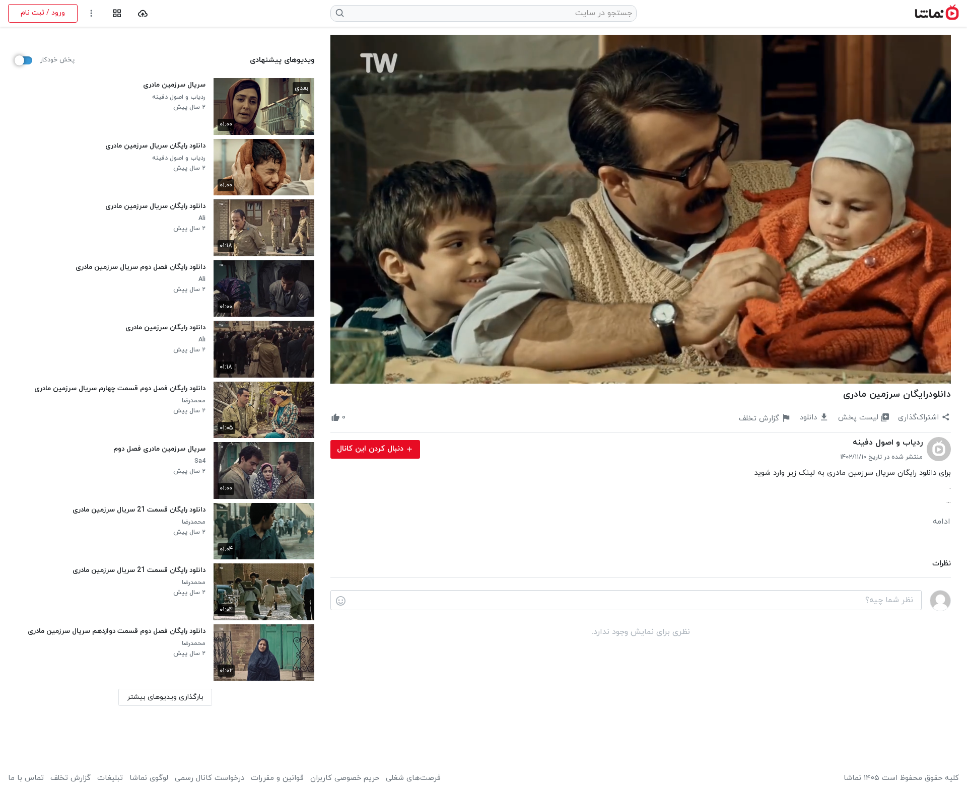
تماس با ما (26, 778)
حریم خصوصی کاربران (344, 778)
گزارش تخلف (70, 778)
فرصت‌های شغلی (413, 778)
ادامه (941, 522)
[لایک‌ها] (354, 418)
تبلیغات (110, 778)
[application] (640, 209)
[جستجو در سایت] (340, 13)
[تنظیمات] (91, 13)
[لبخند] (340, 600)
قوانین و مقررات (277, 778)
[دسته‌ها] (117, 13)
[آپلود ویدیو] (142, 13)
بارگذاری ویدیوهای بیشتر (165, 697)
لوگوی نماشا (148, 778)
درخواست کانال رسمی (209, 778)
